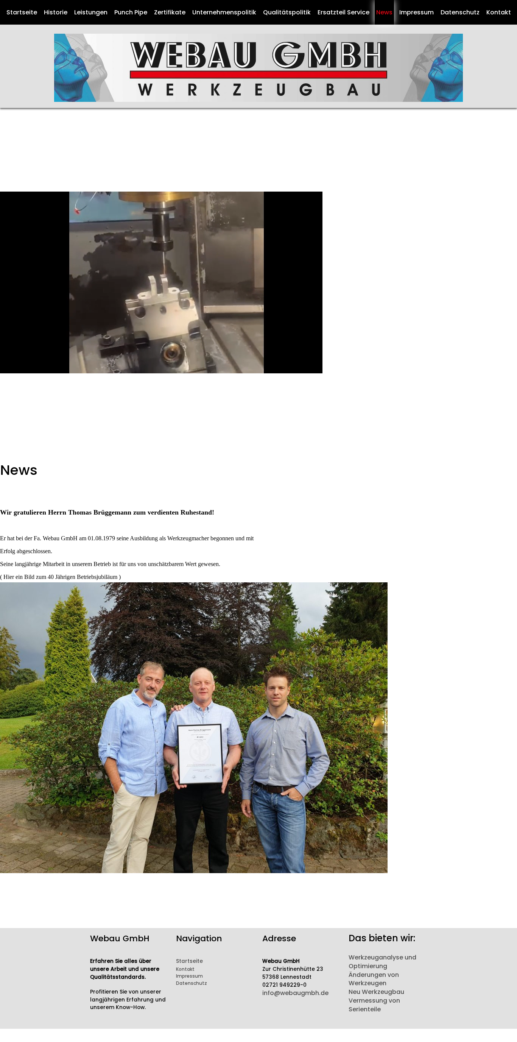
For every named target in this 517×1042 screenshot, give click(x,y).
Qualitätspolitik (287, 12)
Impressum (416, 12)
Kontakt (498, 12)
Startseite (21, 12)
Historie (55, 12)
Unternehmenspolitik (224, 12)
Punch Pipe (130, 12)
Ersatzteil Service (343, 12)
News (384, 12)
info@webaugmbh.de (295, 993)
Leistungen (90, 12)
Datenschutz (460, 12)
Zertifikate (169, 12)
